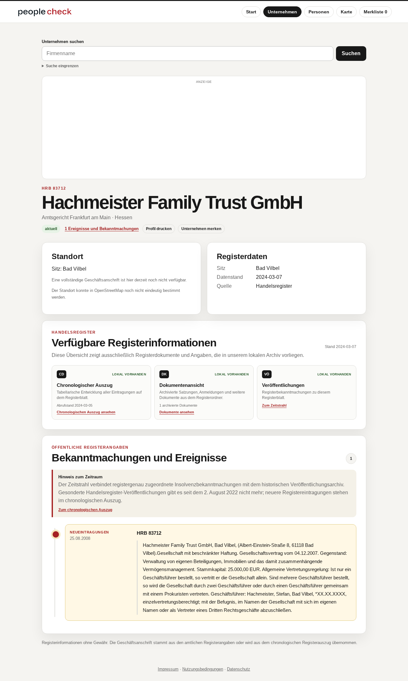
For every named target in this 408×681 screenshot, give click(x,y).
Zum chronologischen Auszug (85, 510)
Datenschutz (238, 669)
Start (251, 11)
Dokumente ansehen (176, 412)
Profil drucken (158, 229)
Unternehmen (282, 11)
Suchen (351, 53)
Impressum (168, 669)
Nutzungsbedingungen (202, 669)
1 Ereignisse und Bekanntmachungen (102, 228)
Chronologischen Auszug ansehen (86, 412)
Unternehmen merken (201, 229)
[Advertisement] (204, 130)
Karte (346, 11)
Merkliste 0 (375, 11)
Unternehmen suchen (63, 41)
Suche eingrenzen (62, 66)
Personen (319, 11)
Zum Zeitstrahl (274, 405)
